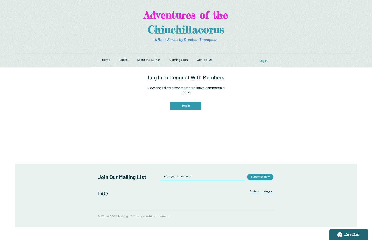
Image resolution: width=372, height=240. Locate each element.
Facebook (254, 191)
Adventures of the (186, 14)
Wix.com (165, 216)
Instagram (268, 191)
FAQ (103, 193)
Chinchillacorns (186, 29)
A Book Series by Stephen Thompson (185, 39)
